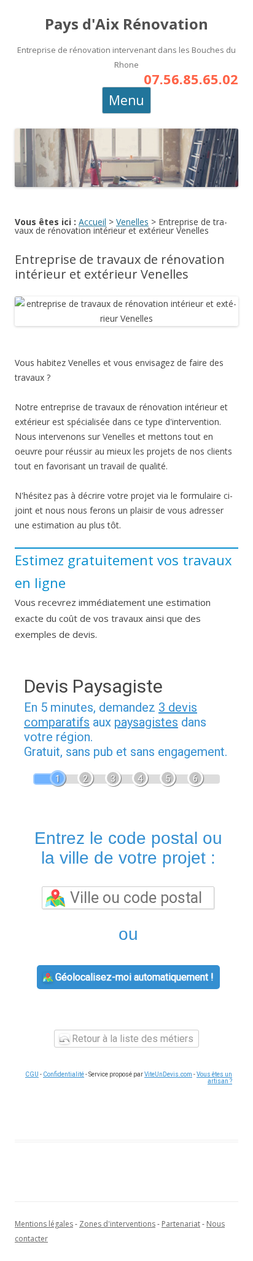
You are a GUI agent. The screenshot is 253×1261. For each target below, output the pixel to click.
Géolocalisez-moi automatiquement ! (133, 977)
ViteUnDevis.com (168, 1074)
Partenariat (181, 1224)
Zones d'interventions (117, 1224)
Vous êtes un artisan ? (214, 1077)
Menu (126, 100)
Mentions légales (44, 1224)
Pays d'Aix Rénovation (126, 24)
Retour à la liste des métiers (131, 1038)
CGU (32, 1074)
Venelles (132, 222)
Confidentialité (63, 1074)
